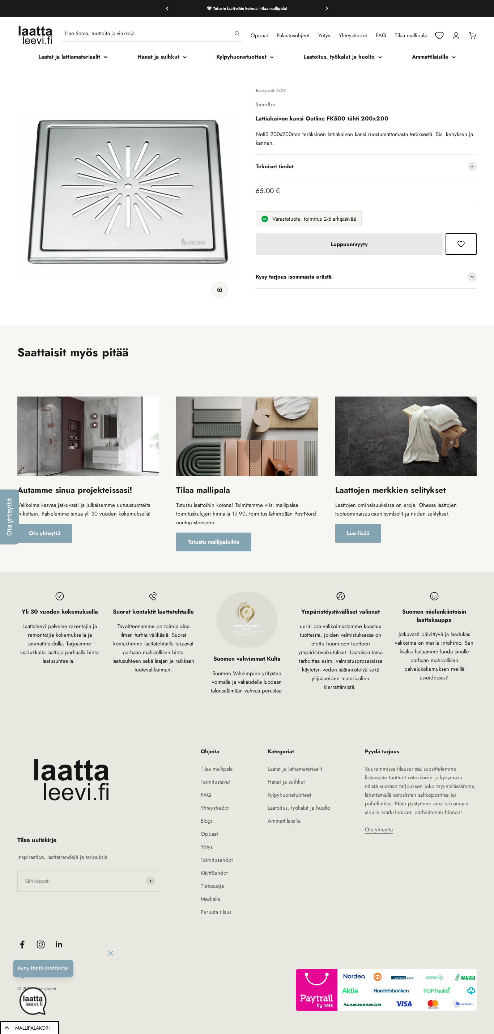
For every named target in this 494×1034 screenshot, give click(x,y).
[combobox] (148, 33)
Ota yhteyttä (44, 533)
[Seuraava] (327, 8)
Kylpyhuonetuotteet (241, 57)
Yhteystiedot (353, 35)
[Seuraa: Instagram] (41, 944)
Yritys (324, 35)
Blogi (206, 821)
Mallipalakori (32, 1027)
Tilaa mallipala (411, 35)
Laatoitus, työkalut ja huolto (339, 57)
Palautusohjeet (293, 35)
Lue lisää (358, 533)
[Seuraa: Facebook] (22, 944)
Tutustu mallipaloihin (214, 542)
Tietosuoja (212, 886)
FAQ (381, 35)
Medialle (210, 899)
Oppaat (259, 35)
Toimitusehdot (217, 860)
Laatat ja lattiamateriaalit (69, 57)
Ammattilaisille (430, 57)
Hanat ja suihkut (158, 57)
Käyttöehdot (214, 873)
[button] (9, 517)
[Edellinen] (167, 8)
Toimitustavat (215, 782)
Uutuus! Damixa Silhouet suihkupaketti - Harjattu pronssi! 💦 (247, 8)
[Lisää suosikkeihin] (461, 243)
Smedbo (265, 104)
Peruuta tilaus (216, 912)
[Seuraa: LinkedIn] (59, 944)
